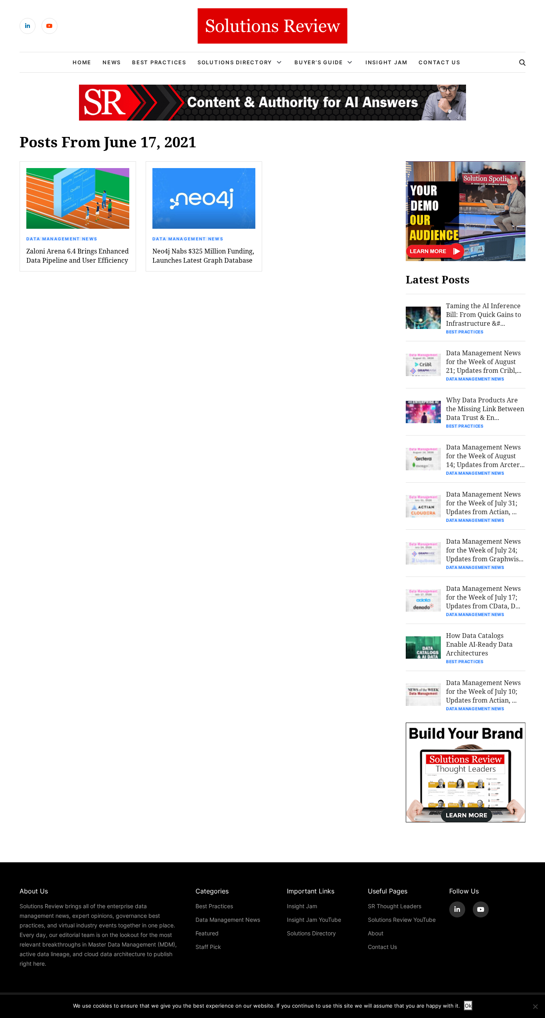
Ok (468, 1005)
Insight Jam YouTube (314, 919)
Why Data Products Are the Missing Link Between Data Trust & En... (485, 409)
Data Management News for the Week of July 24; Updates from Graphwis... (484, 550)
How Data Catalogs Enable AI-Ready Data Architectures (479, 644)
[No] (535, 1006)
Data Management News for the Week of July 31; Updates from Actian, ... (483, 503)
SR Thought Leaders (394, 906)
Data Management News (61, 239)
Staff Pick (208, 947)
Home (82, 62)
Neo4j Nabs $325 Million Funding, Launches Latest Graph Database (203, 255)
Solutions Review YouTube (402, 919)
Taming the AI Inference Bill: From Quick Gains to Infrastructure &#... (483, 314)
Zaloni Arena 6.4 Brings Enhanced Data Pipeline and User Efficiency (77, 255)
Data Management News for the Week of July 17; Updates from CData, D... (483, 597)
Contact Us (439, 62)
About (375, 933)
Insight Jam (386, 62)
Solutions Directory (234, 62)
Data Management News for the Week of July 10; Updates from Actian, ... (483, 691)
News (112, 62)
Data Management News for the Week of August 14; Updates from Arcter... (485, 456)
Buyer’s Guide (318, 62)
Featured (207, 933)
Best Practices (159, 62)
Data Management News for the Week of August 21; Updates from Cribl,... (483, 361)
